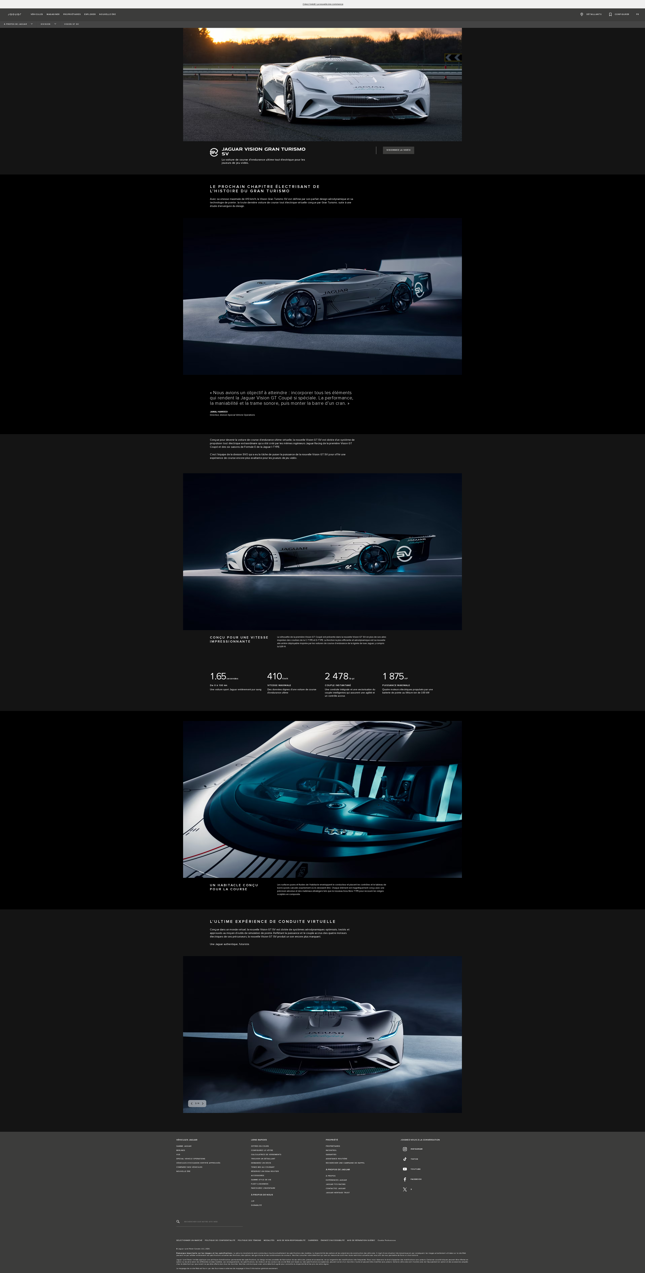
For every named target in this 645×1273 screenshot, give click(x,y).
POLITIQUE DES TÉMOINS (249, 1240)
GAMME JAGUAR (183, 1146)
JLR (252, 1201)
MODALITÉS (269, 1240)
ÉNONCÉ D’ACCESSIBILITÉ (333, 1240)
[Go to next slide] (456, 1034)
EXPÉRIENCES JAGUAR (336, 1180)
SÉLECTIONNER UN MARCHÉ (189, 1240)
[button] (37, 14)
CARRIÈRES (313, 1240)
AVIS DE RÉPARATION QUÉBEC (361, 1240)
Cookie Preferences (387, 1240)
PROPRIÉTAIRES (333, 1146)
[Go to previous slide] (189, 1034)
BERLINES (180, 1150)
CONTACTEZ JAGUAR (336, 1189)
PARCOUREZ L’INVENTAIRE (263, 1188)
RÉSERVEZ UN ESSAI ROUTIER (265, 1171)
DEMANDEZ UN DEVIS (261, 1163)
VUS (178, 1155)
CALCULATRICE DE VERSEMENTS (266, 1155)
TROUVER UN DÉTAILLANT (263, 1159)
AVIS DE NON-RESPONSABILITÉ (291, 1240)
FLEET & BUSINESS (259, 1184)
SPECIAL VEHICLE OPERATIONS (190, 1159)
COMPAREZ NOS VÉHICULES (189, 1167)
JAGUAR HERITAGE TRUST (338, 1193)
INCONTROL (331, 1150)
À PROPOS (331, 1176)
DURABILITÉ (256, 1205)
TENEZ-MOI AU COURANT (263, 1167)
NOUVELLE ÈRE (183, 1171)
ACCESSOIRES (257, 1176)
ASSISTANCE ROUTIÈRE (336, 1159)
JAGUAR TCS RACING (336, 1184)
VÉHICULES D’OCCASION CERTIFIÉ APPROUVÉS (198, 1163)
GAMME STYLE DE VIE (261, 1180)
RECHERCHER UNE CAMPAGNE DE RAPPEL (345, 1163)
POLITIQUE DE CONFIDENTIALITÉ (220, 1240)
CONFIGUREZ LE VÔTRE (262, 1150)
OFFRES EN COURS (260, 1146)
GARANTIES (331, 1155)
